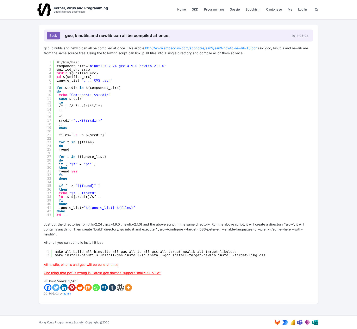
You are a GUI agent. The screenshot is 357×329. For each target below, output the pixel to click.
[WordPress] (120, 287)
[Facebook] (47, 287)
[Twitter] (56, 287)
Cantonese (274, 9)
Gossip (235, 9)
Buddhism (253, 9)
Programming (214, 9)
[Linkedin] (64, 287)
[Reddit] (80, 287)
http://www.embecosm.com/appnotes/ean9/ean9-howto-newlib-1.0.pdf (201, 48)
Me (290, 9)
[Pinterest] (72, 287)
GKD (195, 9)
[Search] (316, 10)
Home (181, 9)
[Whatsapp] (96, 287)
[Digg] (104, 287)
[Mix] (88, 287)
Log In (302, 9)
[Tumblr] (112, 287)
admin (67, 293)
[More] (128, 287)
